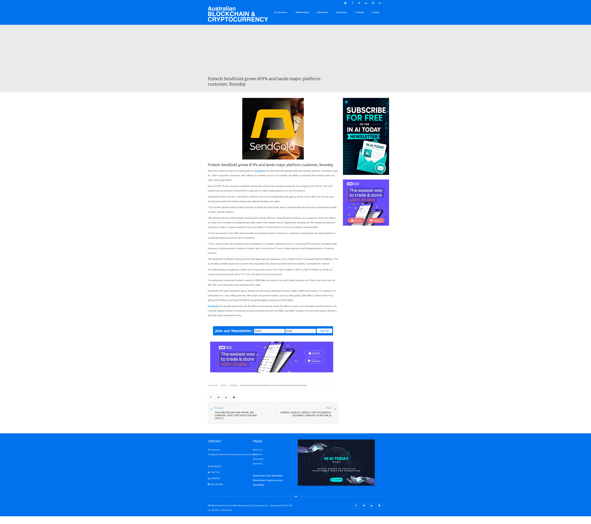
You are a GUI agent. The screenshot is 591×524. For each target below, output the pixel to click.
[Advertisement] (295, 53)
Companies (341, 12)
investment (283, 385)
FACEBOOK (215, 466)
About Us (257, 449)
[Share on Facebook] (211, 397)
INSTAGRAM (216, 484)
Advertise (257, 463)
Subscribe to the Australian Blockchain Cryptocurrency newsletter (268, 480)
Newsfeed (323, 12)
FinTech (223, 385)
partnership (302, 385)
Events (376, 12)
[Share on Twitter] (218, 397)
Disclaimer (227, 510)
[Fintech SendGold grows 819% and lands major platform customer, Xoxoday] (238, 13)
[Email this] (234, 397)
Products (360, 12)
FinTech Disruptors (253, 385)
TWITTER (215, 472)
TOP (295, 497)
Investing (234, 385)
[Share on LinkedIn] (226, 397)
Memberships (302, 12)
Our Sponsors (280, 12)
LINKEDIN (215, 478)
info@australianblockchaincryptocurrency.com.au (233, 454)
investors (293, 385)
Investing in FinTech (269, 385)
